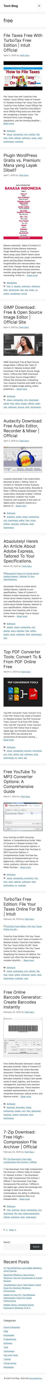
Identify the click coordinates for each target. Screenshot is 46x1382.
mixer (33, 520)
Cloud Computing (12, 1327)
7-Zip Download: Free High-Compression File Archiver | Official (20, 1139)
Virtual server (10, 1363)
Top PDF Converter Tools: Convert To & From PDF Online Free (22, 659)
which (6, 293)
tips (22, 290)
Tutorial (7, 1359)
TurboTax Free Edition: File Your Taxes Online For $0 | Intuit (23, 906)
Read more (9, 123)
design (7, 631)
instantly (7, 1115)
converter (37, 751)
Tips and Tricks (11, 1355)
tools (20, 758)
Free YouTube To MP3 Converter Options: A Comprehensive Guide (20, 781)
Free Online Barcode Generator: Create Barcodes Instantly (23, 999)
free (5, 138)
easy (13, 631)
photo (6, 634)
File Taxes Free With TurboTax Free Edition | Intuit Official (23, 43)
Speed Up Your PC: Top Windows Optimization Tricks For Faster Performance (19, 1298)
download (33, 400)
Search (7, 1242)
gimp (17, 403)
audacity (11, 517)
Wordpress (12, 283)
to (16, 758)
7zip (9, 1210)
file (38, 134)
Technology (9, 1351)
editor (6, 403)
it (12, 286)
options (17, 882)
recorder (15, 524)
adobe (10, 627)
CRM (6, 1331)
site (5, 407)
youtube (22, 885)
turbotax (19, 141)
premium (26, 286)
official (17, 138)
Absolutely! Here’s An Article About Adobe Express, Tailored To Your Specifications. (21, 551)
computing (18, 134)
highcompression (31, 1213)
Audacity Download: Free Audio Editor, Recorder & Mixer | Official (23, 428)
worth (24, 293)
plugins (17, 286)
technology (9, 141)
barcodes (20, 1107)
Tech (6, 1347)
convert (27, 751)
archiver (15, 1210)
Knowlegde (9, 1335)
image (24, 403)
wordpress (15, 293)
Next (12, 1230)
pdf (21, 754)
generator (36, 1111)
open (37, 403)
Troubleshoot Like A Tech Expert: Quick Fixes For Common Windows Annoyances (22, 1288)
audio (18, 517)
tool (5, 638)
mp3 (10, 882)
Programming (10, 1339)
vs (36, 290)
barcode (11, 1107)
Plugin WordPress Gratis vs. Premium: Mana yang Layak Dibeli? (22, 163)
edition (32, 134)
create (18, 1111)
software (26, 138)
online (33, 631)
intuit (10, 138)
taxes (34, 138)
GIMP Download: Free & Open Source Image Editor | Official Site (23, 314)
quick (12, 634)
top (26, 290)
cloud (9, 134)
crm (26, 134)
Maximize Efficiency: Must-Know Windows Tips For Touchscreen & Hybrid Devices (23, 1278)
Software (11, 131)
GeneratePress (35, 1378)
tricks (31, 290)
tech (40, 138)
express (20, 631)
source (21, 407)
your (26, 978)
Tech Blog (11, 6)
